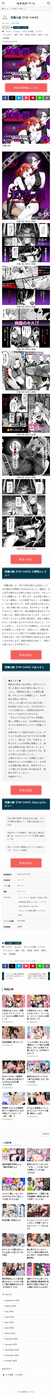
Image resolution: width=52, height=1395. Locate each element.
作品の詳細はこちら (26, 87)
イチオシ (8, 31)
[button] (5, 98)
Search (46, 1134)
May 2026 (9, 1322)
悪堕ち (40, 34)
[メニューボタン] (3, 3)
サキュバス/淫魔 (27, 31)
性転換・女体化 (30, 34)
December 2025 (12, 1350)
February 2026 (11, 1339)
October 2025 (11, 1361)
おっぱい (17, 31)
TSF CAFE (15, 23)
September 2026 (12, 1300)
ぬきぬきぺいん (26, 3)
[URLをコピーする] (47, 98)
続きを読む (26, 559)
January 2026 (11, 1344)
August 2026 (10, 1306)
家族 (15, 34)
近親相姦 (6, 38)
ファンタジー (7, 34)
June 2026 (9, 1317)
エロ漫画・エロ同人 (21, 27)
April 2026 (9, 1328)
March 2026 (10, 1333)
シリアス (38, 31)
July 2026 (9, 1311)
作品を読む (26, 654)
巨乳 (21, 34)
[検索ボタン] (48, 3)
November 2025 (12, 1355)
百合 (46, 34)
